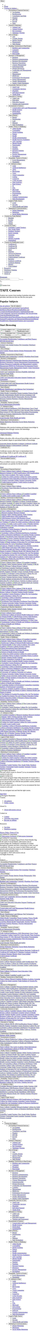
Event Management (18, 160)
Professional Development (20, 77)
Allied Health (16, 128)
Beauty (14, 117)
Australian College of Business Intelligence (18, 995)
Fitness (14, 134)
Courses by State (10, 225)
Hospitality (15, 162)
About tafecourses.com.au (12, 810)
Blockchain (16, 171)
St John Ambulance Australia (30, 659)
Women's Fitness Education (26, 1076)
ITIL (13, 188)
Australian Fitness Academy (29, 655)
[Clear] (20, 279)
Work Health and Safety (20, 206)
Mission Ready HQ (32, 551)
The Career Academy (22, 475)
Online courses (9, 803)
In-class (10, 220)
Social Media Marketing (20, 214)
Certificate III (12, 246)
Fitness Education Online (8, 1076)
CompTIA (15, 179)
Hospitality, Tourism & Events (18, 158)
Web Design (16, 44)
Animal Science (17, 29)
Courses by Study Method (12, 216)
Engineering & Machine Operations (11, 607)
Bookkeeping (16, 14)
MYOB (14, 19)
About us (7, 274)
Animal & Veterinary (15, 25)
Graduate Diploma (14, 263)
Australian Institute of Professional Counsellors (24, 1071)
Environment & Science (16, 106)
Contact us (7, 272)
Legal (14, 203)
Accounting (16, 12)
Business (15, 57)
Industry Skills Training (24, 514)
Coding (14, 177)
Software (15, 195)
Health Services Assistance (21, 139)
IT (13, 186)
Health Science (17, 110)
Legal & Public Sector (15, 201)
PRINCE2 (15, 76)
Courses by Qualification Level (14, 242)
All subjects (8, 801)
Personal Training (18, 150)
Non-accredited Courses (8, 458)
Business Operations (19, 63)
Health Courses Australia (26, 661)
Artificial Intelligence (19, 168)
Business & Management (16, 55)
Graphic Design (17, 38)
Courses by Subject (10, 8)
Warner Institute (17, 584)
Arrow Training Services (26, 577)
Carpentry (15, 50)
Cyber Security (17, 180)
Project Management (19, 79)
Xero (14, 23)
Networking (16, 191)
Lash (13, 121)
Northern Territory (14, 231)
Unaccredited (12, 266)
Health (14, 136)
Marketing (15, 212)
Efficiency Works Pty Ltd (26, 558)
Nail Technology (17, 124)
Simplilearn (27, 544)
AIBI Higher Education (25, 547)
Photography (16, 42)
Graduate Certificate (14, 261)
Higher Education (6, 435)
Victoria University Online (27, 480)
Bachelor (11, 259)
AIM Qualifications (32, 473)
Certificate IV (12, 248)
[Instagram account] (25, 836)
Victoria (10, 237)
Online (10, 222)
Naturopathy (16, 145)
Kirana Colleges (22, 566)
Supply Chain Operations (20, 83)
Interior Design (17, 40)
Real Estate (16, 53)
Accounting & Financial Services (18, 10)
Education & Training (15, 96)
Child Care (15, 98)
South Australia (13, 233)
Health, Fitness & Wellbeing (17, 126)
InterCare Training (32, 583)
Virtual (10, 223)
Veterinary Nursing (18, 33)
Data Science (16, 184)
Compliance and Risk (19, 16)
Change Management (19, 65)
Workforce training (10, 829)
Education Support (18, 102)
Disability (15, 91)
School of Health (18, 570)
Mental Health (17, 143)
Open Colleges (16, 471)
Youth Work (16, 94)
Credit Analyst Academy (26, 482)
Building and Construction (20, 48)
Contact (6, 817)
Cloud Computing (18, 175)
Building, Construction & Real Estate (20, 46)
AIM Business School (23, 518)
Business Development (19, 61)
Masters (10, 264)
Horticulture (16, 111)
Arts (13, 37)
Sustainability (16, 113)
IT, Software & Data (15, 164)
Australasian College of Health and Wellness (18, 1043)
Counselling (16, 130)
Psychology (16, 156)
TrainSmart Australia (22, 568)
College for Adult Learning (28, 477)
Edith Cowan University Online (22, 1067)
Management (16, 74)
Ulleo (7, 490)
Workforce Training (10, 270)
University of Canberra (24, 672)
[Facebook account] (8, 836)
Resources (7, 268)
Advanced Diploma (14, 253)
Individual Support (18, 92)
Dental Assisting (17, 132)
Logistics (15, 72)
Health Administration (19, 138)
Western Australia (14, 238)
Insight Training (28, 592)
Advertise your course (11, 818)
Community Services (19, 89)
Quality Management (19, 81)
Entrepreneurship (17, 66)
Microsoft (15, 190)
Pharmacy (15, 152)
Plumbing (15, 52)
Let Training (15, 990)
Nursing (15, 147)
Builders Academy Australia (31, 979)
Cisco (14, 173)
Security (15, 204)
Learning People (26, 996)
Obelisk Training (25, 733)
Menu (2, 1)
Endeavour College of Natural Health (22, 1039)
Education (15, 100)
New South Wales (14, 229)
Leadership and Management (21, 70)
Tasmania (11, 235)
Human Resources (18, 68)
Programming (16, 193)
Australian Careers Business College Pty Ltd (14, 994)
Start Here (3, 794)
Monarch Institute (19, 513)
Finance (14, 18)
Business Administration (20, 59)
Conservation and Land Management (24, 108)
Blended (11, 218)
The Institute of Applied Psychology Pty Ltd (17, 1004)
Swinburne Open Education (29, 478)
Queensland (12, 240)
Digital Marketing (18, 210)
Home (6, 6)
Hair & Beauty (13, 115)
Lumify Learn (16, 495)
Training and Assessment (20, 104)
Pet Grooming (16, 31)
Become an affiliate (10, 820)
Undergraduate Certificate (16, 257)
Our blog (7, 827)
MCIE (29, 588)
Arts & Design (13, 35)
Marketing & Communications (18, 208)
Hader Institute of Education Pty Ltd (16, 999)
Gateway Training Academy (29, 546)
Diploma (11, 252)
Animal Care (16, 27)
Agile (14, 166)
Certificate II (12, 244)
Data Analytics (17, 182)
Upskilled (33, 494)
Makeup (15, 123)
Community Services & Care (17, 85)
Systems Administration (20, 197)
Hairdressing (16, 119)
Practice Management (19, 154)
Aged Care (15, 87)
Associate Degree (14, 255)
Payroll (14, 21)
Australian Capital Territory (17, 227)
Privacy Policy (4, 832)
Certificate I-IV (5, 447)
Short (10, 250)
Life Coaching (17, 141)
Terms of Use (14, 832)
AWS (14, 169)
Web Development (18, 199)
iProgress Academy (20, 735)
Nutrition (15, 149)
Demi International (20, 648)
